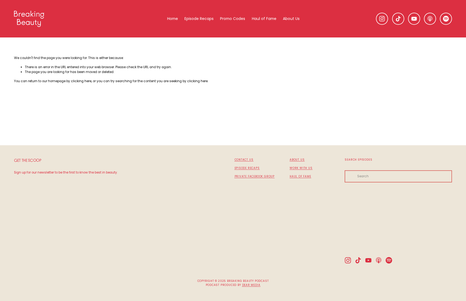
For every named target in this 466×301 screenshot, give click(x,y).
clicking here (81, 81)
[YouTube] (414, 19)
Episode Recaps (199, 18)
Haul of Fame (264, 18)
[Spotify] (446, 19)
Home (172, 18)
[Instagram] (382, 19)
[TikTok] (398, 19)
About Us (291, 18)
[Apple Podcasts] (430, 19)
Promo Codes (232, 18)
